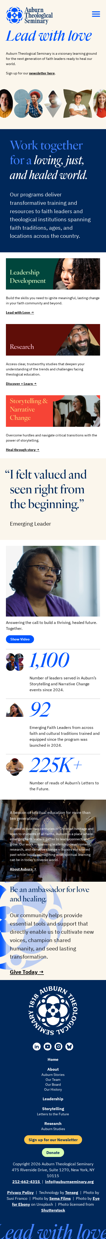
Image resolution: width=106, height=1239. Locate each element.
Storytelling (53, 1108)
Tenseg (71, 1192)
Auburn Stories (53, 1074)
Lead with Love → (20, 312)
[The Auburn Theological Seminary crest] (53, 1010)
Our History (53, 1089)
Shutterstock (53, 1210)
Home (53, 1059)
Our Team (53, 1079)
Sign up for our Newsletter (53, 1139)
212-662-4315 (26, 1181)
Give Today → (27, 971)
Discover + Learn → (21, 383)
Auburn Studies (53, 1129)
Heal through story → (22, 449)
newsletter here (42, 73)
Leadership (53, 1098)
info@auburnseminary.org (69, 1181)
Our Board (53, 1084)
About (53, 1069)
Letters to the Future (53, 1114)
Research (53, 1123)
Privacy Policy (20, 1192)
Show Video (20, 639)
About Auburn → (23, 869)
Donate (53, 1152)
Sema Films (60, 1198)
